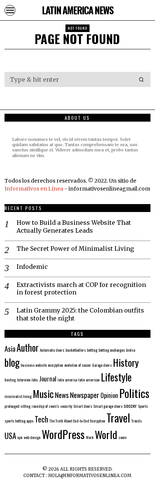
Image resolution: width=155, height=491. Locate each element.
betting (92, 350)
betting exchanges (112, 350)
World (106, 434)
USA (10, 435)
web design (32, 437)
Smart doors (82, 406)
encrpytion (55, 365)
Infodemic (32, 266)
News (62, 394)
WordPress (63, 434)
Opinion (109, 395)
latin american (89, 380)
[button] (141, 79)
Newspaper (84, 394)
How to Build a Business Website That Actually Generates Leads (74, 226)
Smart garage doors (108, 406)
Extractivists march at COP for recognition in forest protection (81, 288)
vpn (20, 437)
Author (28, 347)
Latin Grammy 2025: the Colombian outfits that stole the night (80, 314)
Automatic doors (52, 350)
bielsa (130, 350)
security (66, 406)
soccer (130, 405)
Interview (23, 380)
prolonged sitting (17, 406)
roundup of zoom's (45, 406)
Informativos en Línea (34, 188)
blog (12, 362)
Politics (134, 393)
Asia (10, 348)
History (126, 362)
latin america (67, 380)
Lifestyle (116, 376)
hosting (10, 380)
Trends (136, 421)
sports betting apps (19, 421)
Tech (41, 419)
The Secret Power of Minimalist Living (75, 248)
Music (43, 393)
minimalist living (18, 396)
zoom (123, 437)
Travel (118, 417)
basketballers (75, 350)
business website (34, 365)
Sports (143, 406)
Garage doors (102, 365)
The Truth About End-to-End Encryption (77, 421)
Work (90, 437)
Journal (47, 378)
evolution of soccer (77, 365)
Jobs (35, 380)
